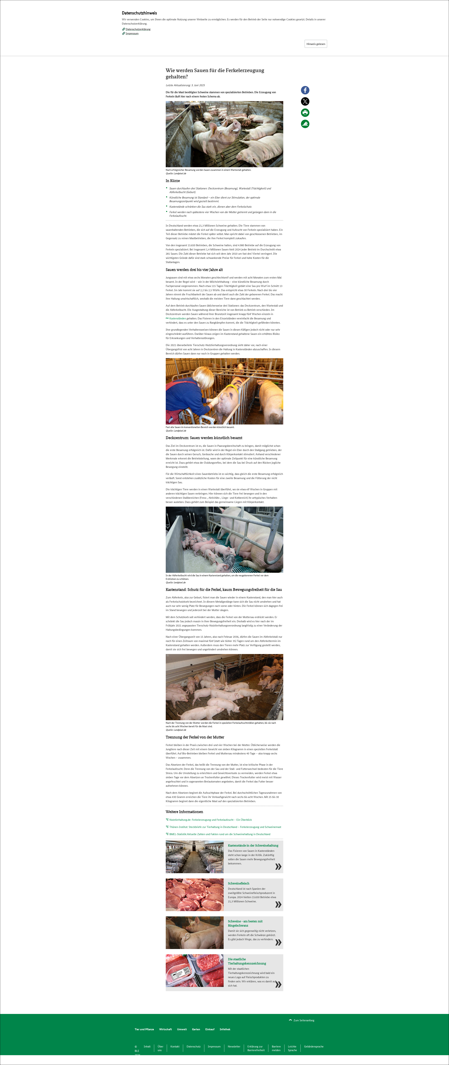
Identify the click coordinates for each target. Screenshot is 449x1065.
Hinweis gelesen (316, 44)
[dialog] (224, 532)
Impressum (132, 33)
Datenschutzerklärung (138, 29)
